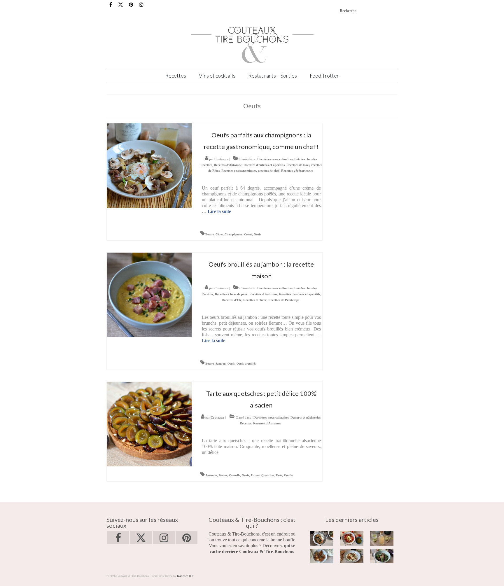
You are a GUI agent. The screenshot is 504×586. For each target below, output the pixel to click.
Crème (248, 234)
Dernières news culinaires (275, 159)
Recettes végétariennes (297, 170)
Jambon (221, 363)
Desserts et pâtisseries (305, 417)
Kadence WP (185, 576)
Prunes (255, 475)
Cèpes (219, 234)
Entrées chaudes (305, 159)
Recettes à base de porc (231, 294)
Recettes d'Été (232, 300)
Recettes (206, 165)
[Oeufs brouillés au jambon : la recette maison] (149, 294)
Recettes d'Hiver (255, 300)
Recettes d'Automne (228, 165)
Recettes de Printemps (283, 300)
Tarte (279, 475)
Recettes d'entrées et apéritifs (264, 165)
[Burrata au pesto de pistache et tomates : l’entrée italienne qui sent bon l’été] (352, 538)
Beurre (209, 234)
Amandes (211, 475)
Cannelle (234, 475)
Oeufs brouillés (246, 363)
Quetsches (267, 475)
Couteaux (221, 159)
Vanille (288, 475)
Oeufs (257, 234)
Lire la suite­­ (219, 211)
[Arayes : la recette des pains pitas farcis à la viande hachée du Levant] (322, 556)
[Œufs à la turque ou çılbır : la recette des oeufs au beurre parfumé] (352, 556)
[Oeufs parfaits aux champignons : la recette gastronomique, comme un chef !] (149, 165)
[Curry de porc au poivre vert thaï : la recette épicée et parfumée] (322, 538)
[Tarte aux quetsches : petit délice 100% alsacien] (149, 423)
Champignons (233, 234)
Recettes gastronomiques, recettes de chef (250, 170)
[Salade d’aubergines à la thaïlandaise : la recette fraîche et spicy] (382, 556)
